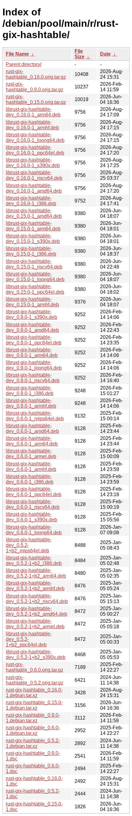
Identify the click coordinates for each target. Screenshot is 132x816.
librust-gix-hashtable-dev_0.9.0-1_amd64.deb (32, 327)
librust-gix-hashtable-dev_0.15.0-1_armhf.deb (32, 301)
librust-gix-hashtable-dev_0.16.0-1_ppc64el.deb (35, 150)
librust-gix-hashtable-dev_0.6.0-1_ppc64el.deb (33, 491)
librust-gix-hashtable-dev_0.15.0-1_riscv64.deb (34, 264)
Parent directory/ (23, 64)
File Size (79, 54)
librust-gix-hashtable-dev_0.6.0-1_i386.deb (29, 479)
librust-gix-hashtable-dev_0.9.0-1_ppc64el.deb (33, 340)
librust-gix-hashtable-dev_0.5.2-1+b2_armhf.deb (35, 585)
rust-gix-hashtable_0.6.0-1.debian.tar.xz (33, 730)
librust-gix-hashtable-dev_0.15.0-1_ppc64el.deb (35, 289)
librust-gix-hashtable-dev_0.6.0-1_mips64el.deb (35, 415)
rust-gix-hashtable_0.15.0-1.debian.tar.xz (34, 705)
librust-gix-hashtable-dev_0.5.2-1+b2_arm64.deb (36, 573)
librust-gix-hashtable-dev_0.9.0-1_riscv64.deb (33, 377)
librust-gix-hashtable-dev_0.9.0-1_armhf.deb (31, 403)
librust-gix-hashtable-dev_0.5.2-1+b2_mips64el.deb (29, 545)
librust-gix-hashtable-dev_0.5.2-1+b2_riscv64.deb (37, 598)
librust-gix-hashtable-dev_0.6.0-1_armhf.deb (31, 466)
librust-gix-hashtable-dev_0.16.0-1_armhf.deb (32, 125)
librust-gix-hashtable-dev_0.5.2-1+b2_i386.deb (34, 560)
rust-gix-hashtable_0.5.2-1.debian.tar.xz (33, 743)
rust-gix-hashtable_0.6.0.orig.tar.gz (34, 667)
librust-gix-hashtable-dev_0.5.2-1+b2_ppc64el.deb (29, 639)
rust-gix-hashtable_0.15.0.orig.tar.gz (36, 99)
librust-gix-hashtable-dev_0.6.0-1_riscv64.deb (33, 504)
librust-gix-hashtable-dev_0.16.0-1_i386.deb (31, 200)
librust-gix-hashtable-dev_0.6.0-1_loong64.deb (34, 529)
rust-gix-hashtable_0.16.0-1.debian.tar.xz (34, 692)
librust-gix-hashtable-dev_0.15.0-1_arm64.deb (33, 226)
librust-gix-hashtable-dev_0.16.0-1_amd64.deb (34, 188)
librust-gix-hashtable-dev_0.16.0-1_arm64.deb (33, 112)
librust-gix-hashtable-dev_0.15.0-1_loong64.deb (35, 276)
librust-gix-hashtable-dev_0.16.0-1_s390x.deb (33, 162)
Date (105, 54)
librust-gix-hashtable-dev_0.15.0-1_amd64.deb (34, 213)
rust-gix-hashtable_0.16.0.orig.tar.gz (36, 74)
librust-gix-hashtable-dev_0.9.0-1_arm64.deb (32, 352)
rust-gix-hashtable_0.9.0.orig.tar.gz (34, 86)
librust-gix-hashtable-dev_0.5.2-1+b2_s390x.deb (35, 654)
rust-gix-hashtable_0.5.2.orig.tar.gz (34, 680)
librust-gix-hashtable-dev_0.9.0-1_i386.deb (29, 390)
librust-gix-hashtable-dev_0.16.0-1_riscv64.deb (34, 175)
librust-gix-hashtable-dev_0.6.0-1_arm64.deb (32, 441)
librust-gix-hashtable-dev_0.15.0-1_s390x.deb (33, 238)
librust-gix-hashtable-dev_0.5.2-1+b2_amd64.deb (36, 611)
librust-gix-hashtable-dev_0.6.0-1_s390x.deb (31, 517)
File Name (17, 54)
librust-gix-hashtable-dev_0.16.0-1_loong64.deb (35, 137)
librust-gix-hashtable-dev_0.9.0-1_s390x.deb (31, 314)
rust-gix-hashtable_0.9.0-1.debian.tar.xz (33, 717)
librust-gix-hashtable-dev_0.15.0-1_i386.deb (31, 251)
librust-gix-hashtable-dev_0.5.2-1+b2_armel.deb (35, 623)
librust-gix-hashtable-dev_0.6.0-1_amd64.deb (32, 428)
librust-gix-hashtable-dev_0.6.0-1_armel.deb (31, 453)
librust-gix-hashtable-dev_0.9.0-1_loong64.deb (34, 365)
